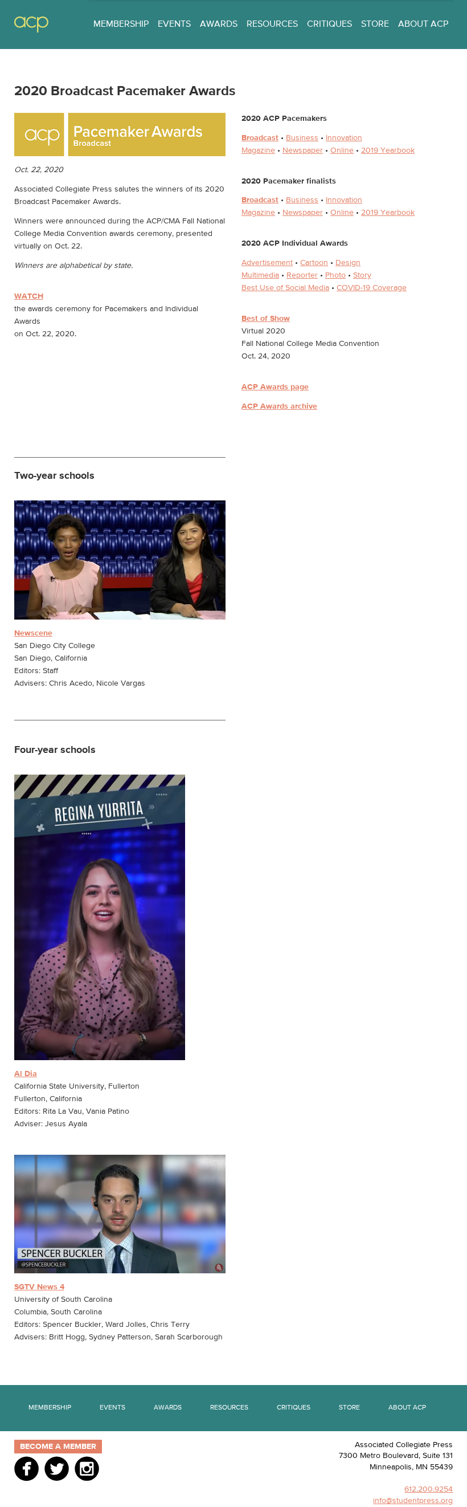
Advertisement (267, 263)
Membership (121, 24)
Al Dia (25, 1074)
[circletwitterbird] (56, 1468)
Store (375, 24)
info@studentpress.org (413, 1501)
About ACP (423, 24)
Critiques (329, 24)
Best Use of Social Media (285, 288)
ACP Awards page (275, 387)
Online (342, 150)
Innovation (344, 138)
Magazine (258, 150)
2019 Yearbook (388, 150)
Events (174, 24)
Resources (272, 24)
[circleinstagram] (87, 1468)
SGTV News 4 (39, 1287)
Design (348, 263)
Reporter (302, 275)
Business (302, 138)
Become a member (58, 1447)
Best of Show (265, 319)
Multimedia (260, 275)
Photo (335, 275)
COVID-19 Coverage (372, 288)
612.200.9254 (428, 1489)
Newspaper (302, 150)
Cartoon (314, 263)
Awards (218, 24)
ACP (31, 25)
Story (362, 275)
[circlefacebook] (26, 1468)
